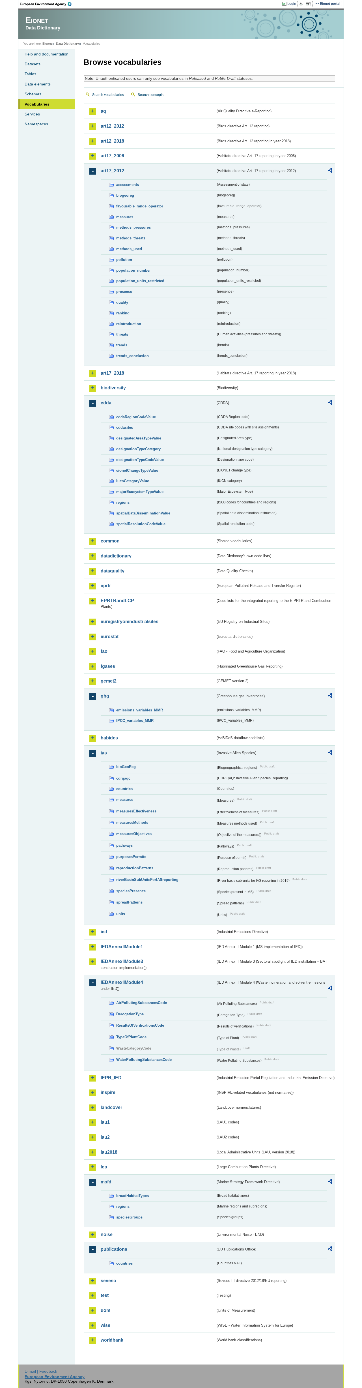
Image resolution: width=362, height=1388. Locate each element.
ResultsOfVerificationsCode (140, 1025)
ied (104, 931)
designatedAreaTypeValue (138, 438)
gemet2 (109, 681)
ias (104, 752)
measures (124, 217)
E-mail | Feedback (41, 1371)
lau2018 (109, 1152)
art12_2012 (112, 126)
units (120, 914)
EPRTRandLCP (117, 600)
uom (105, 1310)
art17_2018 (112, 373)
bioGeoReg (126, 767)
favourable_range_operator (139, 206)
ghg (105, 696)
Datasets (32, 64)
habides (109, 737)
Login (291, 3)
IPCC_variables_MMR (135, 720)
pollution (124, 260)
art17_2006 (112, 155)
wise (105, 1325)
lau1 (105, 1122)
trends (121, 345)
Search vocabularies (108, 94)
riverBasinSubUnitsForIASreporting (147, 880)
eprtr (106, 585)
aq (103, 111)
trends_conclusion (132, 356)
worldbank (112, 1340)
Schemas (33, 94)
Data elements (38, 84)
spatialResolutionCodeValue (140, 524)
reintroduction (128, 324)
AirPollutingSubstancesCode (141, 1003)
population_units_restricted (140, 281)
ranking (123, 313)
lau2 (105, 1137)
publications (114, 1249)
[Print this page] (302, 4)
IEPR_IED (111, 1077)
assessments (127, 185)
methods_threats (130, 238)
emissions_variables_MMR (139, 710)
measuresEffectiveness (136, 811)
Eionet (47, 43)
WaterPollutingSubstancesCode (144, 1059)
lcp (104, 1166)
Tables (30, 74)
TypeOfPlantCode (131, 1037)
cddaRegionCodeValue (136, 417)
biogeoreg (125, 195)
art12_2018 (112, 141)
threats (122, 334)
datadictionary (116, 556)
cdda (106, 402)
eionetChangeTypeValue (137, 470)
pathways (124, 845)
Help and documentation (46, 54)
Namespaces (36, 124)
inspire (108, 1092)
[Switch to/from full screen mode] (309, 4)
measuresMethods (132, 822)
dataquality (112, 570)
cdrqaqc (123, 778)
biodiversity (113, 387)
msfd (106, 1181)
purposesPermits (131, 857)
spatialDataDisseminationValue (143, 513)
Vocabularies (37, 104)
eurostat (109, 636)
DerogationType (130, 1014)
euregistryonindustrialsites (129, 621)
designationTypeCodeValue (140, 460)
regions (123, 502)
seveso (108, 1280)
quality (122, 302)
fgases (108, 666)
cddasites (124, 427)
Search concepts (150, 94)
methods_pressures (133, 227)
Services (32, 114)
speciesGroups (129, 1217)
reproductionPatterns (134, 868)
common (110, 541)
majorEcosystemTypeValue (139, 492)
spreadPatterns (129, 902)
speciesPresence (131, 891)
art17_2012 (112, 170)
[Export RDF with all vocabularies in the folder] (330, 171)
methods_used (129, 249)
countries (124, 789)
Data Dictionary (67, 43)
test (105, 1295)
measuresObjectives (134, 834)
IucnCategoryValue (132, 481)
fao (104, 651)
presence (124, 291)
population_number (133, 270)
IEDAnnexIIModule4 (122, 982)
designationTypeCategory (138, 449)
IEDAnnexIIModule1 (122, 946)
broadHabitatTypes (132, 1196)
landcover (111, 1107)
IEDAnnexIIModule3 (122, 961)
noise (107, 1234)
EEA (48, 4)
